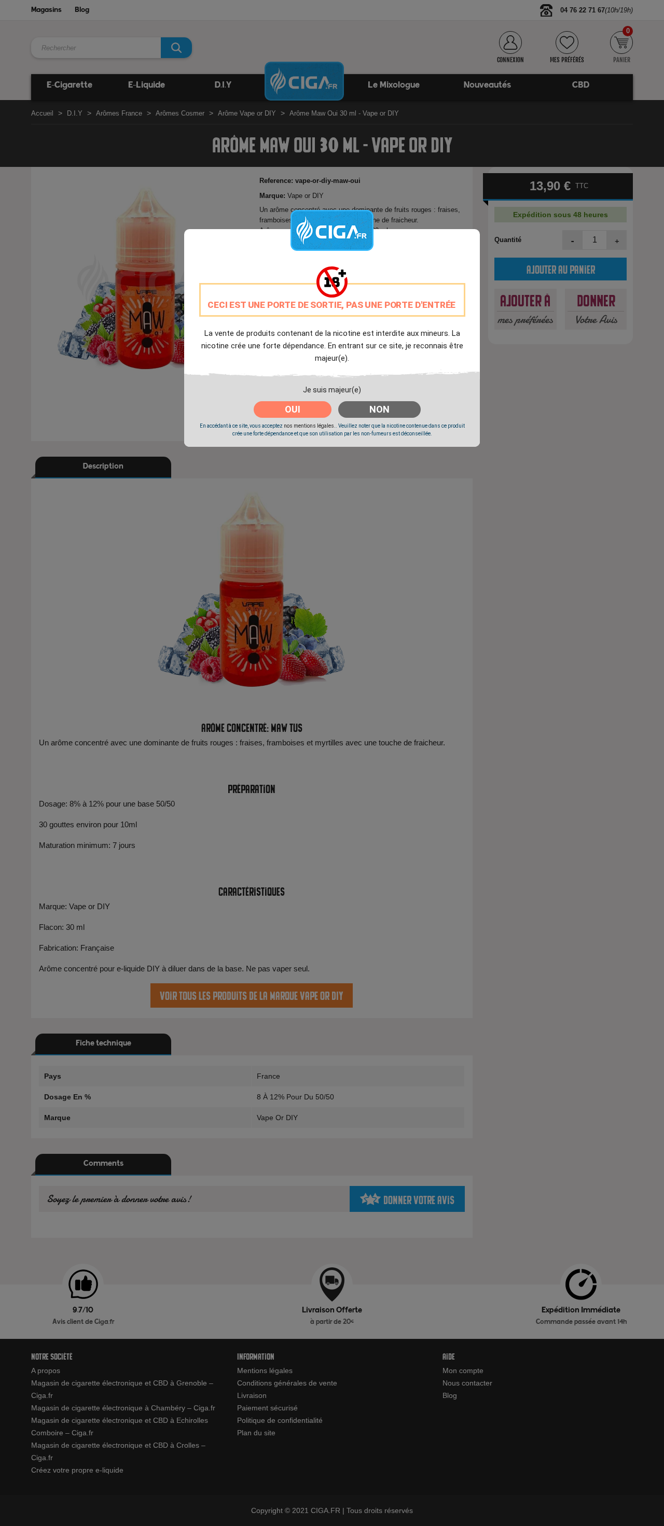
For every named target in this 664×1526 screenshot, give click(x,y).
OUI (292, 409)
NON (379, 409)
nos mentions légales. (310, 426)
